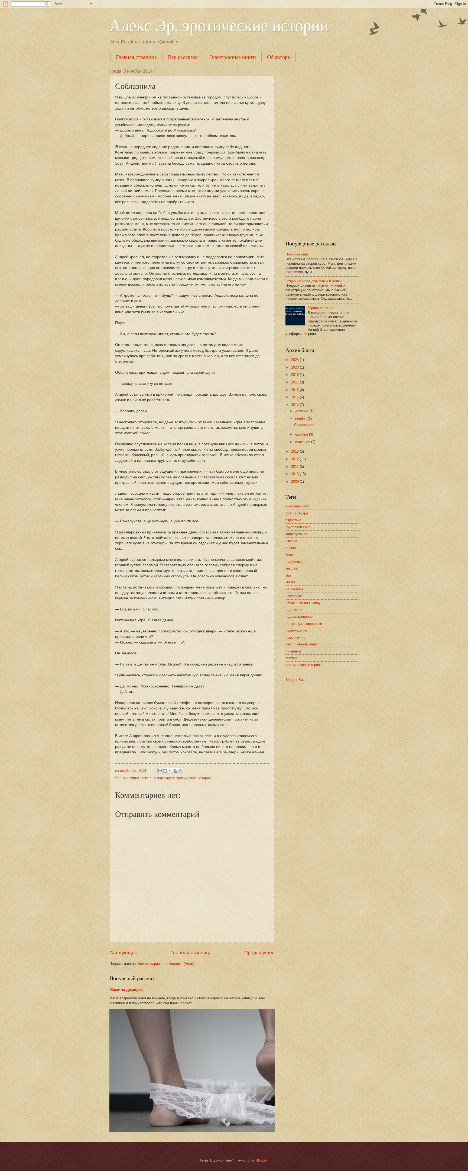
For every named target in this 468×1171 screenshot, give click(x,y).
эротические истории (193, 778)
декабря (302, 411)
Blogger (261, 1160)
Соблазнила (304, 425)
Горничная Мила (321, 308)
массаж (291, 568)
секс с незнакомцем (157, 778)
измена (291, 541)
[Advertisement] (322, 150)
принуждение (296, 630)
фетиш (291, 658)
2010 (295, 474)
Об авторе (278, 56)
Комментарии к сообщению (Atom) (166, 964)
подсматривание (299, 617)
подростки (293, 610)
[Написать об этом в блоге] (165, 770)
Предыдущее (259, 952)
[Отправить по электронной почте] (160, 770)
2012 (295, 459)
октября (302, 434)
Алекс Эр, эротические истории (219, 25)
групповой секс (297, 527)
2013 (295, 451)
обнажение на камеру (303, 603)
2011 (295, 467)
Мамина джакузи (126, 989)
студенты (293, 651)
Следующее (123, 952)
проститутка (295, 637)
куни (289, 554)
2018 (295, 375)
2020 (295, 367)
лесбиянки (294, 561)
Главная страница (136, 56)
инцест (291, 548)
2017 (295, 382)
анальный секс (297, 506)
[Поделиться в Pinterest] (180, 770)
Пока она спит (296, 254)
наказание (293, 596)
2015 (295, 397)
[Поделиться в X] (170, 770)
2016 (295, 390)
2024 (295, 360)
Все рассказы (183, 56)
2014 (295, 405)
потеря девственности (303, 624)
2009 (295, 481)
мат (288, 575)
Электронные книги (233, 56)
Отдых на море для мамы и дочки (313, 281)
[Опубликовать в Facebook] (175, 770)
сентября (303, 442)
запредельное (296, 534)
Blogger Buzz (296, 680)
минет (134, 778)
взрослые (293, 520)
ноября (301, 419)
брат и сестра (296, 513)
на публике (294, 589)
